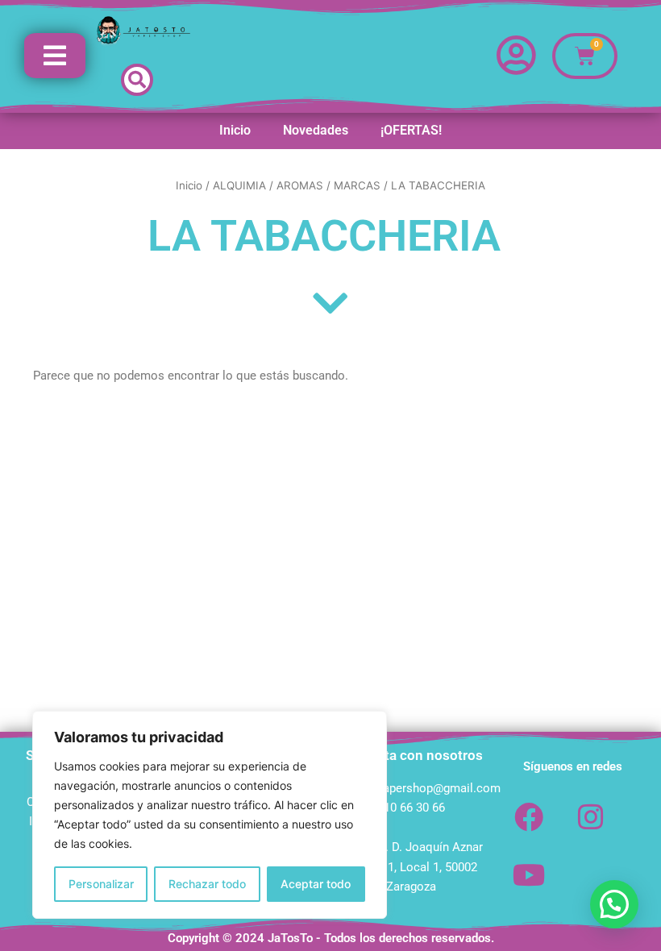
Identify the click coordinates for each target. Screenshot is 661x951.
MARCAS (357, 185)
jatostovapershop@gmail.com (420, 788)
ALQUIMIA (239, 185)
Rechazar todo (207, 884)
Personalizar (101, 884)
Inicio (235, 130)
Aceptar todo (316, 884)
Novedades (315, 130)
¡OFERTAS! (411, 130)
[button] (137, 80)
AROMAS (299, 185)
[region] (209, 815)
